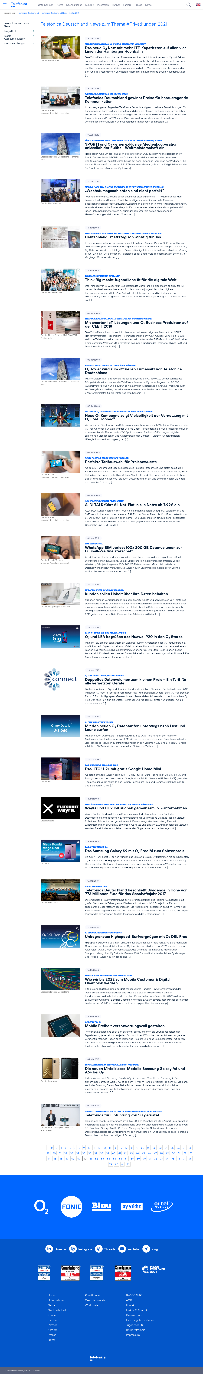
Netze (60, 4)
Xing (155, 1249)
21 (148, 1147)
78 (190, 1158)
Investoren (103, 4)
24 (166, 1147)
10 (89, 1147)
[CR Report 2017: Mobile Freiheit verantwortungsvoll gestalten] (114, 1031)
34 (77, 1153)
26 (178, 1147)
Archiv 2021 (74, 13)
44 (137, 1153)
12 (99, 1147)
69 (138, 1158)
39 (107, 1153)
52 (184, 1153)
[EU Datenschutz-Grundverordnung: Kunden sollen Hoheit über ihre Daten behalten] (114, 599)
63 (102, 1158)
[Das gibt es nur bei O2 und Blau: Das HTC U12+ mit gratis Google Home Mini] (114, 772)
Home (52, 1295)
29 (48, 1153)
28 (190, 1147)
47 (155, 1153)
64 (108, 1158)
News (148, 4)
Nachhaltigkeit (74, 4)
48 (161, 1153)
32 (65, 1153)
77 (184, 1158)
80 (116, 1164)
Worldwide (91, 1305)
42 (125, 1153)
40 (113, 1153)
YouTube (133, 1249)
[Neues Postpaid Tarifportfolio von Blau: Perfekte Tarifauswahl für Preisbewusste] (114, 467)
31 (60, 1153)
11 (94, 1147)
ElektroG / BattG (136, 1310)
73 (161, 1158)
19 (137, 1147)
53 (191, 1153)
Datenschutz (134, 1315)
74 (167, 1158)
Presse (138, 4)
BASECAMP (134, 1295)
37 (95, 1153)
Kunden (89, 4)
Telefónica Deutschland (28, 13)
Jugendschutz (134, 1325)
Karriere (127, 4)
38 (101, 1153)
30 (54, 1153)
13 (105, 1147)
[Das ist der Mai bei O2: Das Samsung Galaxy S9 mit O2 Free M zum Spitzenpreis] (114, 854)
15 (115, 1147)
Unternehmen (45, 4)
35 (83, 1153)
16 (121, 1147)
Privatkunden (93, 1295)
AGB (129, 1300)
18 (131, 1147)
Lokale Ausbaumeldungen (14, 37)
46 (149, 1153)
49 (167, 1153)
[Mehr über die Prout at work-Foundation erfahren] (153, 1273)
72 (155, 1158)
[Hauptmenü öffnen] (5, 5)
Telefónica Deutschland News (54, 13)
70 (144, 1158)
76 (178, 1158)
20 (142, 1147)
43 (131, 1153)
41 (119, 1153)
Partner (116, 4)
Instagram (85, 1249)
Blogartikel (10, 31)
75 (173, 1158)
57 (66, 1158)
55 (54, 1158)
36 (89, 1153)
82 (128, 1164)
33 (71, 1153)
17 (126, 1147)
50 (173, 1153)
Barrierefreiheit (135, 1330)
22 (154, 1147)
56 (60, 1158)
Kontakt (130, 1305)
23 (160, 1147)
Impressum (133, 1335)
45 (143, 1153)
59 (78, 1158)
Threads (109, 1249)
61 (91, 1158)
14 (110, 1147)
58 (72, 1158)
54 (48, 1158)
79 (110, 1164)
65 (114, 1158)
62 (96, 1158)
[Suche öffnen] (188, 5)
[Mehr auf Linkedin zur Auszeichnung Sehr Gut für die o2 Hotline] (97, 1273)
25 (172, 1147)
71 (150, 1158)
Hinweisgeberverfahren (140, 1320)
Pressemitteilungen (14, 43)
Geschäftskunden (96, 1300)
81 (122, 1164)
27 (184, 1147)
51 (179, 1153)
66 (120, 1158)
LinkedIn (60, 1249)
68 (132, 1158)
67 (126, 1158)
